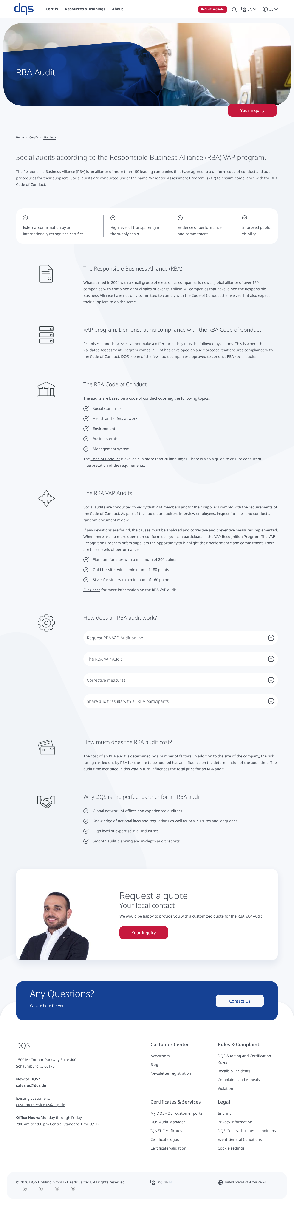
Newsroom (160, 1055)
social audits (245, 356)
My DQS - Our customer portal (177, 1113)
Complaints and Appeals (239, 1079)
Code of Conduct (105, 458)
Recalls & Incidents (234, 1070)
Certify (33, 137)
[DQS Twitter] (24, 1188)
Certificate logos (164, 1139)
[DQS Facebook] (40, 1188)
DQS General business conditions (247, 1130)
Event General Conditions (240, 1139)
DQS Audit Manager (167, 1121)
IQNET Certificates (166, 1130)
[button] (249, 9)
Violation (225, 1088)
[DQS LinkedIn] (57, 1188)
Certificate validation (168, 1148)
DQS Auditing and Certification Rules (244, 1059)
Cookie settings (231, 1148)
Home (20, 137)
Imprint (224, 1113)
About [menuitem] (117, 8)
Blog (154, 1064)
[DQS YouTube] (73, 1188)
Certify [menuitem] (52, 8)
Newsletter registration (170, 1073)
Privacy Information (235, 1121)
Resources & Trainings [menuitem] (85, 8)
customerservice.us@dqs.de (40, 1104)
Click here (91, 589)
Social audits (81, 178)
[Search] (234, 9)
